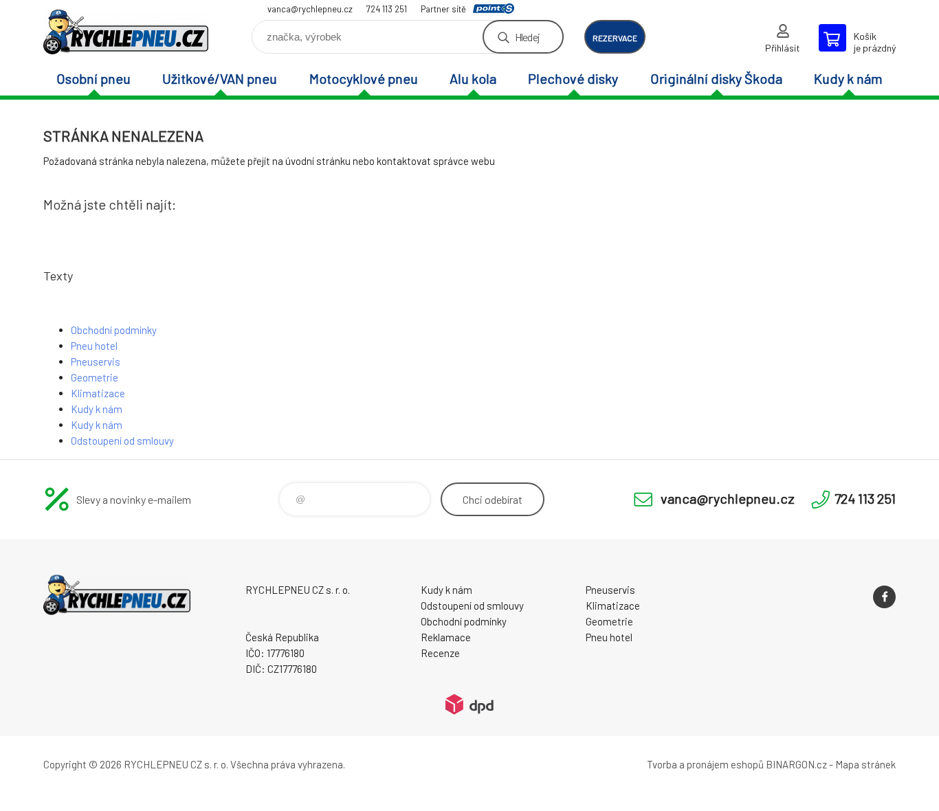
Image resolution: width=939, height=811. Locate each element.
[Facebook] (884, 597)
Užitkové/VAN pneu (219, 78)
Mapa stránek (865, 764)
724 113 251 (386, 8)
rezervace (615, 38)
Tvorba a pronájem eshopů (705, 764)
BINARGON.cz (796, 764)
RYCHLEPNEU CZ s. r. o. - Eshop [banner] (125, 32)
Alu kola (473, 78)
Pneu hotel (94, 346)
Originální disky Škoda (716, 78)
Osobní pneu (93, 78)
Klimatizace (98, 393)
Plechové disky (573, 78)
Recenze (440, 653)
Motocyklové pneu (363, 78)
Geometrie (94, 377)
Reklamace (446, 637)
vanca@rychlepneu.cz (310, 8)
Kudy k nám (848, 78)
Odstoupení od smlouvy (122, 440)
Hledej (527, 36)
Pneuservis (95, 361)
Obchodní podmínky (114, 330)
